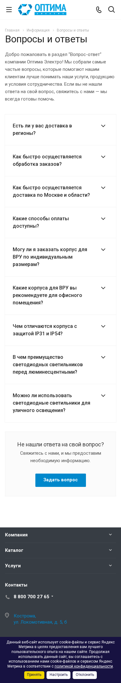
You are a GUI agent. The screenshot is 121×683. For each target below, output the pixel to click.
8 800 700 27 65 (31, 596)
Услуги (13, 566)
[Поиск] (111, 10)
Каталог (14, 550)
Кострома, (25, 616)
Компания (16, 535)
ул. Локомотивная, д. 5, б (40, 622)
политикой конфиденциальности (84, 666)
